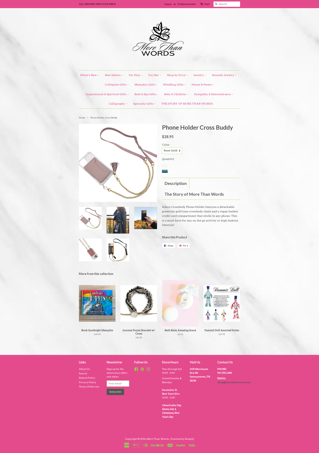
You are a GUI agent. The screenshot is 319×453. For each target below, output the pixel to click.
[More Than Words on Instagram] (148, 370)
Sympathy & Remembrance (213, 94)
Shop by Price (176, 75)
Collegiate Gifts (116, 84)
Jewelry (199, 75)
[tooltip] (165, 173)
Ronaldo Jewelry (223, 75)
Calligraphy (117, 103)
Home (82, 117)
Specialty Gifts (143, 103)
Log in (168, 4)
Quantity (168, 159)
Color (166, 144)
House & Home (202, 84)
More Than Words (158, 439)
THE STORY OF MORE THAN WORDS (187, 103)
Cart (207, 4)
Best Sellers (113, 75)
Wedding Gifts (173, 84)
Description (175, 183)
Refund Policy (87, 377)
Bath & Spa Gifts (145, 94)
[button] (165, 171)
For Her (154, 75)
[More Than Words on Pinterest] (142, 370)
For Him (135, 75)
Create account (186, 4)
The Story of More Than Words (194, 194)
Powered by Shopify (182, 439)
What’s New (89, 75)
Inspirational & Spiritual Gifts (106, 94)
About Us (84, 369)
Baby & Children (175, 94)
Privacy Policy (87, 382)
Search (83, 373)
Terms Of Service (89, 386)
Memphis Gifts (145, 84)
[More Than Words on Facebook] (136, 370)
